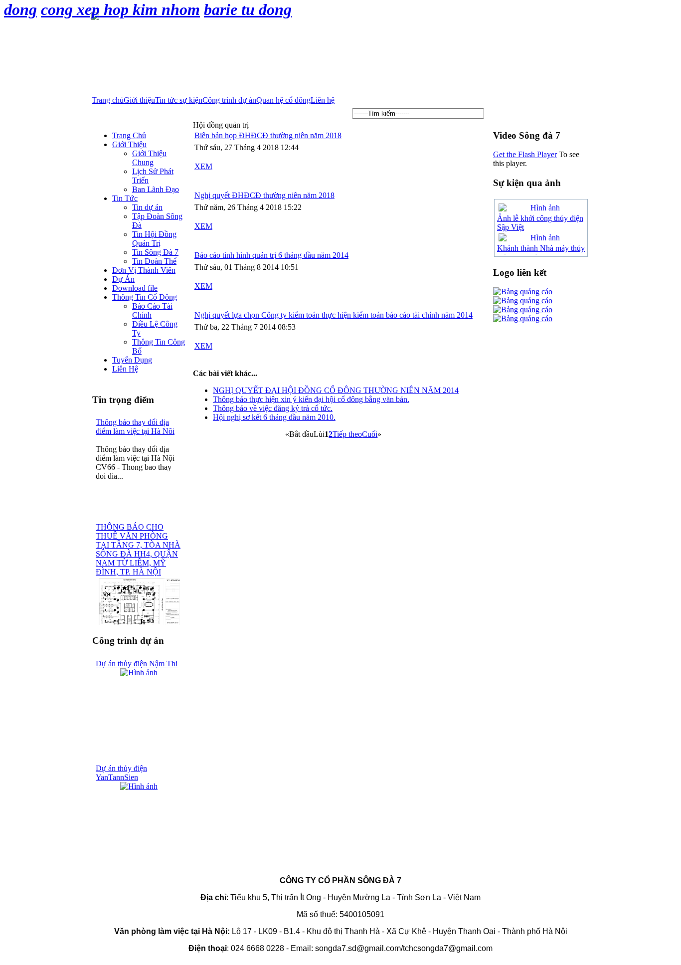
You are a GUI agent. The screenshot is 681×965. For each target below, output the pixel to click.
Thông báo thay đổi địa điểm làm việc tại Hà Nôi (135, 426)
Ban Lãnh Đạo (155, 189)
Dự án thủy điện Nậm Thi (136, 663)
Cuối (369, 434)
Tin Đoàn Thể (154, 261)
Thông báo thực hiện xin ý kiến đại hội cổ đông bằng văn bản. (311, 399)
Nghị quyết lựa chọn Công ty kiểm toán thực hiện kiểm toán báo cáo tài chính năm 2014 (333, 315)
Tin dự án (147, 207)
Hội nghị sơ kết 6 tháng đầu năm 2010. (274, 417)
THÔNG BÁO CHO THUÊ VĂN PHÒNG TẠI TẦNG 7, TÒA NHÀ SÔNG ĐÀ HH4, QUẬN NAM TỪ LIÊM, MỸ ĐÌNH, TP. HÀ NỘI (138, 549)
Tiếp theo (347, 434)
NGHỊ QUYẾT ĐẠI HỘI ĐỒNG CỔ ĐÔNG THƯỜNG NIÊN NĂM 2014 (336, 390)
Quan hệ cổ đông (283, 100)
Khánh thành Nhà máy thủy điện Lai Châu (541, 252)
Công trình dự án (229, 100)
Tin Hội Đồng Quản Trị (154, 238)
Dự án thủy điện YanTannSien (121, 772)
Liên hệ (323, 100)
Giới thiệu (139, 100)
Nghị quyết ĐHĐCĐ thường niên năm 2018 (264, 195)
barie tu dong (248, 9)
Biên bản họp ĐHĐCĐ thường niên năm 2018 (267, 135)
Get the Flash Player (525, 154)
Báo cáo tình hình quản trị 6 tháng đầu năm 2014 (271, 255)
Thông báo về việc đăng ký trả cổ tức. (273, 408)
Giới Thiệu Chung (149, 158)
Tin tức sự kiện (178, 100)
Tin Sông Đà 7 (155, 252)
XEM (203, 166)
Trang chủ (108, 100)
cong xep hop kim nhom (120, 9)
